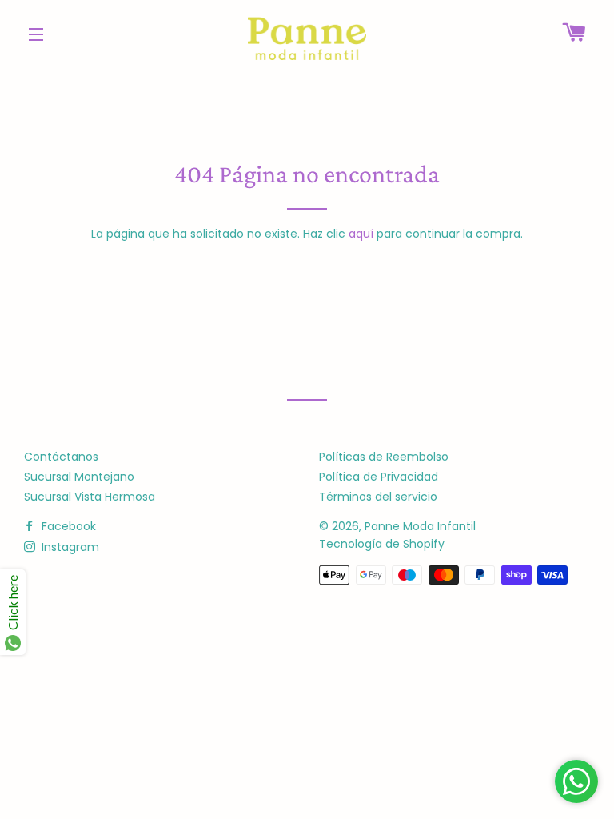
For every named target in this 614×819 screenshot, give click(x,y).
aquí (361, 234)
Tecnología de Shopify (382, 544)
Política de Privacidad (378, 477)
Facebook (67, 526)
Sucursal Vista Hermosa (89, 497)
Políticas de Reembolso (384, 457)
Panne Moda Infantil (420, 526)
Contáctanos (61, 457)
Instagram (68, 547)
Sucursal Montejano (79, 477)
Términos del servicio (378, 497)
